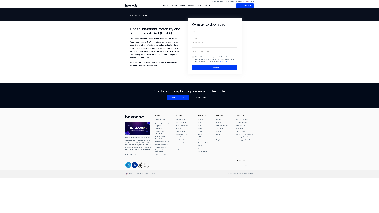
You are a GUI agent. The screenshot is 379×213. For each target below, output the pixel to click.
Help (199, 125)
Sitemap (218, 131)
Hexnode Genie (180, 119)
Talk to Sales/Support (242, 119)
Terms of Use (139, 173)
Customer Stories (203, 143)
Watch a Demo (240, 125)
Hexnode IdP (159, 128)
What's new (215, 1)
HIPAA (144, 15)
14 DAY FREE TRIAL (178, 97)
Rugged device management (159, 151)
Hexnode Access (181, 146)
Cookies (153, 173)
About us (219, 119)
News (218, 134)
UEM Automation (181, 122)
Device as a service (161, 155)
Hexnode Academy (204, 140)
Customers (190, 5)
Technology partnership (243, 140)
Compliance (135, 15)
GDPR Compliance (222, 125)
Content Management (183, 137)
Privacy (147, 173)
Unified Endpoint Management (160, 120)
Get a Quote (239, 128)
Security (218, 122)
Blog (199, 122)
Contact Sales (230, 1)
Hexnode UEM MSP (161, 147)
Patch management (182, 125)
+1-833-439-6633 (240, 1)
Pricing (182, 5)
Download (215, 67)
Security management (183, 131)
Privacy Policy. (224, 61)
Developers (201, 149)
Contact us (219, 128)
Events (200, 134)
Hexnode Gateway (181, 143)
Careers (218, 137)
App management (181, 134)
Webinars (201, 137)
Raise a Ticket (240, 131)
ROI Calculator (202, 146)
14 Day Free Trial (245, 5)
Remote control (180, 140)
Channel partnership (242, 137)
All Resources (202, 152)
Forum (200, 128)
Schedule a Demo (241, 122)
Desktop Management (162, 144)
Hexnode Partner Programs (244, 134)
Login (245, 166)
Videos (200, 131)
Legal (218, 140)
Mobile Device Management (159, 132)
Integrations (179, 149)
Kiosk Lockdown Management (160, 137)
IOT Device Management (162, 141)
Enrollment (179, 128)
